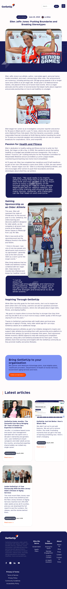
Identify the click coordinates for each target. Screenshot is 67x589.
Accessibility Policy (12, 583)
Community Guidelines (12, 581)
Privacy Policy (12, 578)
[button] (63, 6)
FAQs (59, 562)
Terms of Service (12, 575)
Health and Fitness (30, 144)
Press (59, 552)
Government (36, 546)
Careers (59, 554)
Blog (59, 549)
